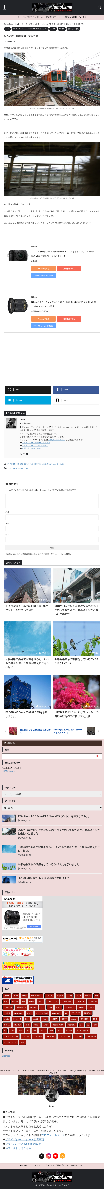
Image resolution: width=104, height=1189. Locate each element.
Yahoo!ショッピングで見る (43, 275)
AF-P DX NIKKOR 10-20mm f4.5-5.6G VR (23, 464)
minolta (33, 1007)
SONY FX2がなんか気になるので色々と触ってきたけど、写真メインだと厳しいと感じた (76, 609)
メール (8, 523)
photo (20, 468)
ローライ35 (91, 1036)
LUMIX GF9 (66, 1001)
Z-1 (81, 1025)
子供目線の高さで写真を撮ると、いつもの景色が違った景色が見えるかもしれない (27, 663)
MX (42, 1007)
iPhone (15, 1001)
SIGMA (54, 1019)
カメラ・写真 (58, 464)
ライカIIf (25, 1036)
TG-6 (95, 1019)
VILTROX (17, 1025)
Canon (6, 996)
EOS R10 (49, 996)
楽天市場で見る (69, 269)
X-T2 (27, 1025)
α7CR (60, 1031)
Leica (31, 1001)
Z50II (20, 1031)
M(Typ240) (21, 1007)
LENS (44, 464)
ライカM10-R (64, 1036)
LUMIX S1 (93, 1001)
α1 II (51, 1031)
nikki (50, 1007)
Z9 (5, 1031)
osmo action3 (42, 1013)
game (69, 996)
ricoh (45, 1019)
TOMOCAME (8, 771)
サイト (8, 534)
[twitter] (21, 454)
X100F (36, 1025)
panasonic (56, 1013)
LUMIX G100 (52, 1001)
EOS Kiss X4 (36, 996)
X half (45, 1025)
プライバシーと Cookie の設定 (35, 445)
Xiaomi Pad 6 (58, 1025)
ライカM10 (50, 1036)
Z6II (95, 1025)
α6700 (69, 1031)
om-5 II (7, 1013)
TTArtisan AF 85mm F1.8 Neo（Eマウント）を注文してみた (53, 816)
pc (66, 1013)
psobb (35, 1019)
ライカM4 (38, 1036)
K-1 (23, 1001)
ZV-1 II (42, 1031)
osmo (29, 1013)
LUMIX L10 (80, 1001)
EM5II (24, 996)
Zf (28, 1031)
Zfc (34, 1031)
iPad (5, 1001)
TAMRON (84, 1019)
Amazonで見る (43, 269)
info (96, 996)
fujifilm (60, 996)
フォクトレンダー (11, 1036)
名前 (7, 512)
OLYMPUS (70, 1007)
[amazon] (62, 1156)
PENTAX (87, 1013)
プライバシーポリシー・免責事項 (36, 442)
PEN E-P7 (76, 1013)
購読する (11, 743)
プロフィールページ (56, 439)
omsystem (18, 1013)
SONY (64, 1019)
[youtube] (27, 454)
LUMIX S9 (8, 1007)
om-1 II (81, 1007)
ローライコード (10, 1042)
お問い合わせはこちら (31, 448)
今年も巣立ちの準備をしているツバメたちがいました (48, 864)
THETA (7, 1025)
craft (16, 996)
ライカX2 (78, 1036)
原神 (22, 1042)
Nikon (49, 464)
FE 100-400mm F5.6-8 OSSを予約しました (44, 878)
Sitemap (6, 1055)
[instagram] (24, 454)
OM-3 (91, 1007)
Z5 (88, 1025)
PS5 (27, 1019)
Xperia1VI (71, 1025)
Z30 (26, 468)
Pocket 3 (17, 1019)
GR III (79, 996)
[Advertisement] (52, 361)
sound (73, 1019)
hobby (87, 996)
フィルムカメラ (82, 1031)
